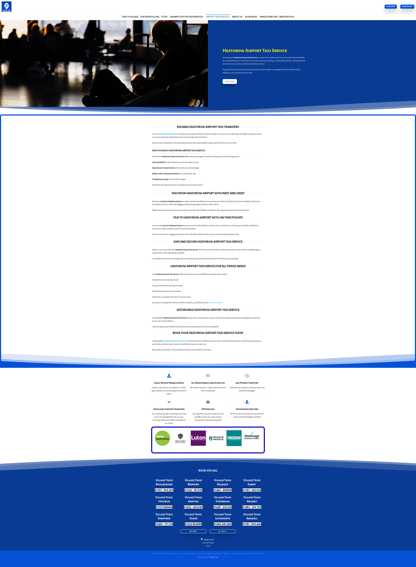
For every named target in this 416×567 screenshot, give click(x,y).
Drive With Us (286, 16)
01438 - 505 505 (223, 507)
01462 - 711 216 (164, 524)
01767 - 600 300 (164, 490)
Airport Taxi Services (217, 16)
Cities (164, 16)
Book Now (251, 16)
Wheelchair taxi (269, 16)
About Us (237, 16)
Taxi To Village (130, 16)
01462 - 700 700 (252, 507)
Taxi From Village (149, 16)
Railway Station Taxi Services (186, 16)
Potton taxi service (216, 303)
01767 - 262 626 (252, 490)
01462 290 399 (223, 524)
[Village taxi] (7, 6)
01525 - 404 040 (193, 507)
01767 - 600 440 (252, 524)
